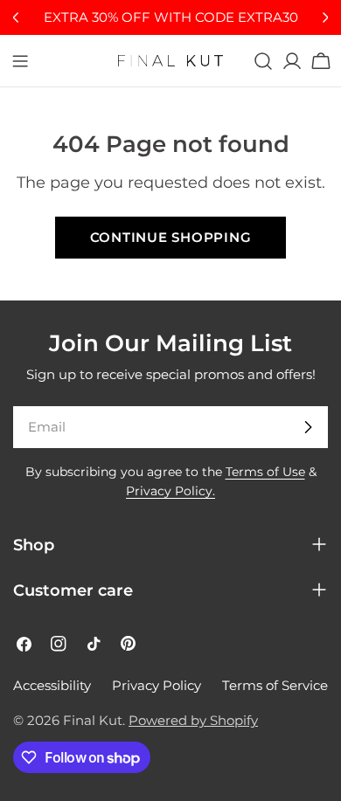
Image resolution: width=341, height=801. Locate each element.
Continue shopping (171, 237)
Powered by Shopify (193, 720)
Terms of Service (275, 685)
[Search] (263, 61)
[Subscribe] (307, 427)
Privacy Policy (156, 685)
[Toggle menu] (20, 61)
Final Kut (92, 720)
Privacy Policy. (170, 491)
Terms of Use (265, 472)
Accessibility (52, 685)
